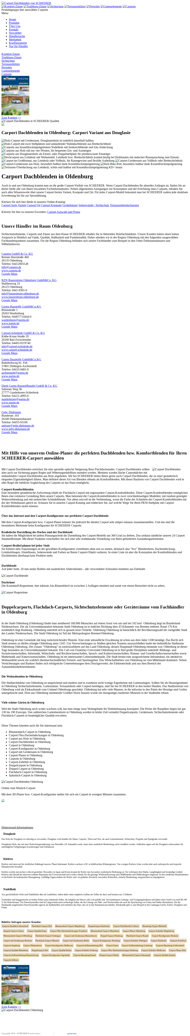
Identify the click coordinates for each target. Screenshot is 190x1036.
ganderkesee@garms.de (15, 399)
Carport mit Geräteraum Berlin (76, 940)
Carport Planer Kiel (177, 950)
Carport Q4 (33, 205)
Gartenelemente (10, 70)
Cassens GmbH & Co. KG (17, 253)
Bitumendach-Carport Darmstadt (136, 955)
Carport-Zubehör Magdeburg (161, 931)
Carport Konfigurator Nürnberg (106, 940)
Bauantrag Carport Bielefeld (154, 926)
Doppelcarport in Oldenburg (25, 765)
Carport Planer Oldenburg (134, 931)
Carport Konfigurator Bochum (165, 936)
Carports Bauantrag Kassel (84, 955)
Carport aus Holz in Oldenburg (27, 738)
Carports (6, 74)
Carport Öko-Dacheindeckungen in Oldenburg (36, 735)
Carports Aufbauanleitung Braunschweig (21, 955)
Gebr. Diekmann (11, 412)
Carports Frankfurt (178, 940)
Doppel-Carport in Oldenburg (26, 768)
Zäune (46, 234)
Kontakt (13, 29)
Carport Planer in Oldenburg (25, 755)
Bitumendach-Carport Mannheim (105, 931)
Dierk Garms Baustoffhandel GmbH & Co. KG (29, 385)
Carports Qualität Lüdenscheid (15, 926)
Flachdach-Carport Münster (47, 940)
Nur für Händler (18, 46)
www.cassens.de (11, 270)
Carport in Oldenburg (21, 745)
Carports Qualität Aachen (164, 955)
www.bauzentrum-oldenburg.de (20, 296)
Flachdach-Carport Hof (42, 926)
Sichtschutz (8, 60)
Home (12, 19)
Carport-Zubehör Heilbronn (154, 950)
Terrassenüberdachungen (124, 205)
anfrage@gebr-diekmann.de (17, 425)
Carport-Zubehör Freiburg (86, 950)
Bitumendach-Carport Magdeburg (70, 926)
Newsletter (15, 32)
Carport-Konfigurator (24, 522)
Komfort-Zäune (10, 54)
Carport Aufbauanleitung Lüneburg (137, 945)
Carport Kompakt (51, 205)
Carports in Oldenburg (22, 758)
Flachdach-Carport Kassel (137, 936)
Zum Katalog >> (11, 117)
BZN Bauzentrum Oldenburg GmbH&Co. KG (29, 280)
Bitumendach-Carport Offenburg (18, 936)
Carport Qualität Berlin (61, 950)
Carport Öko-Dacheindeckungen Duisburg (119, 950)
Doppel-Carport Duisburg (112, 936)
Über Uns (14, 26)
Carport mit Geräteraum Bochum (18, 940)
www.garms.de (10, 323)
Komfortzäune (34, 1033)
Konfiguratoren (18, 42)
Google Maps (9, 273)
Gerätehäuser (70, 205)
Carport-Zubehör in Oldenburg (27, 762)
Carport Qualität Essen (37, 931)
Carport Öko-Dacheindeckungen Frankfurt (68, 931)
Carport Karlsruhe (158, 940)
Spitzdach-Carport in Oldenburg (28, 775)
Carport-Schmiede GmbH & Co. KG (23, 333)
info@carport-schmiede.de (16, 346)
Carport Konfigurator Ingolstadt (56, 955)
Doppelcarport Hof (40, 950)
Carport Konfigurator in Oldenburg (29, 748)
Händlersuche (17, 36)
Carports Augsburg (12, 945)
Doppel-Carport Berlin (109, 955)
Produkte (14, 22)
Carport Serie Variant (13, 205)
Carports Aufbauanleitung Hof (90, 945)
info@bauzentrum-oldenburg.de (20, 293)
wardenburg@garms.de (15, 320)
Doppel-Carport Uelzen (14, 931)
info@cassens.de (11, 267)
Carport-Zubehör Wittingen (135, 940)
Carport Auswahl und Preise (63, 211)
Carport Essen (112, 945)
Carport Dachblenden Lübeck (126, 926)
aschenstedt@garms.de (14, 372)
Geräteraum (146, 712)
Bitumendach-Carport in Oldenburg (30, 731)
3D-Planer (18, 794)
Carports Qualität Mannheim (16, 950)
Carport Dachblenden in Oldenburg (29, 741)
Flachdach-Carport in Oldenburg (28, 772)
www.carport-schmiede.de (16, 349)
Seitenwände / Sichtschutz (93, 205)
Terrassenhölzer (10, 64)
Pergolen (6, 67)
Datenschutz (59, 1033)
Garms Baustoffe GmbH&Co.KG (21, 306)
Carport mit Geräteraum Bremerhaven (80, 936)
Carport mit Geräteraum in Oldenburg (31, 752)
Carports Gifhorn (11, 960)
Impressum (48, 1033)
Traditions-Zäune (11, 57)
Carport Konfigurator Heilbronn (59, 945)
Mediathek (15, 39)
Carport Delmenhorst (33, 945)
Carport (21, 476)
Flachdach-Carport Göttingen (48, 936)
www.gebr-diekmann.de (15, 429)
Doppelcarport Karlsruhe (99, 926)
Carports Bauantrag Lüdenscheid (170, 945)
